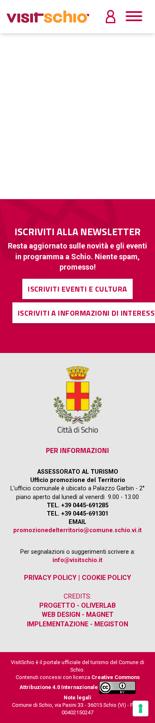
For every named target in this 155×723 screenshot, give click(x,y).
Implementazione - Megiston (77, 624)
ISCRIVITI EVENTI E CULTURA (77, 289)
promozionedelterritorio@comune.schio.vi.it (77, 530)
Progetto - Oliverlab (77, 605)
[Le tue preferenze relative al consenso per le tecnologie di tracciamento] (140, 708)
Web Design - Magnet (78, 614)
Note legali (77, 697)
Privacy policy (50, 578)
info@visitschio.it (77, 560)
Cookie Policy (106, 578)
